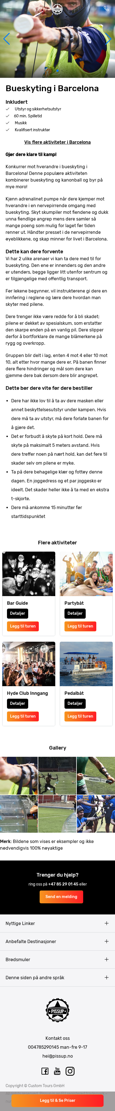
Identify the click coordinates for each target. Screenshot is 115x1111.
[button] (6, 39)
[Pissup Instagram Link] (70, 1071)
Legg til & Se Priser (57, 1100)
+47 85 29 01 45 (63, 884)
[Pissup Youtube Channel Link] (57, 1071)
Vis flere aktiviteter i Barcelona (57, 142)
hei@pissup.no (57, 1056)
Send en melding (61, 896)
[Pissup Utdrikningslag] (57, 9)
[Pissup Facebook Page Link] (45, 1071)
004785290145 (43, 1047)
